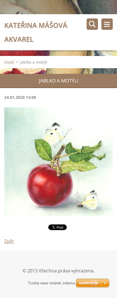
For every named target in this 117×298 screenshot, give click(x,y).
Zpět (9, 241)
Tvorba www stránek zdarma (51, 283)
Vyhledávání (92, 24)
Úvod (9, 62)
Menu (107, 24)
